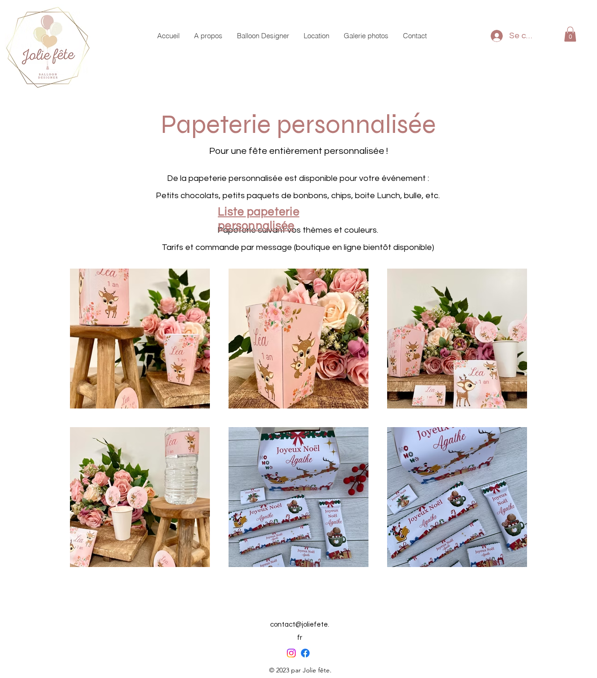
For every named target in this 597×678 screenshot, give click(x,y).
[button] (570, 34)
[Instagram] (291, 653)
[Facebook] (305, 653)
